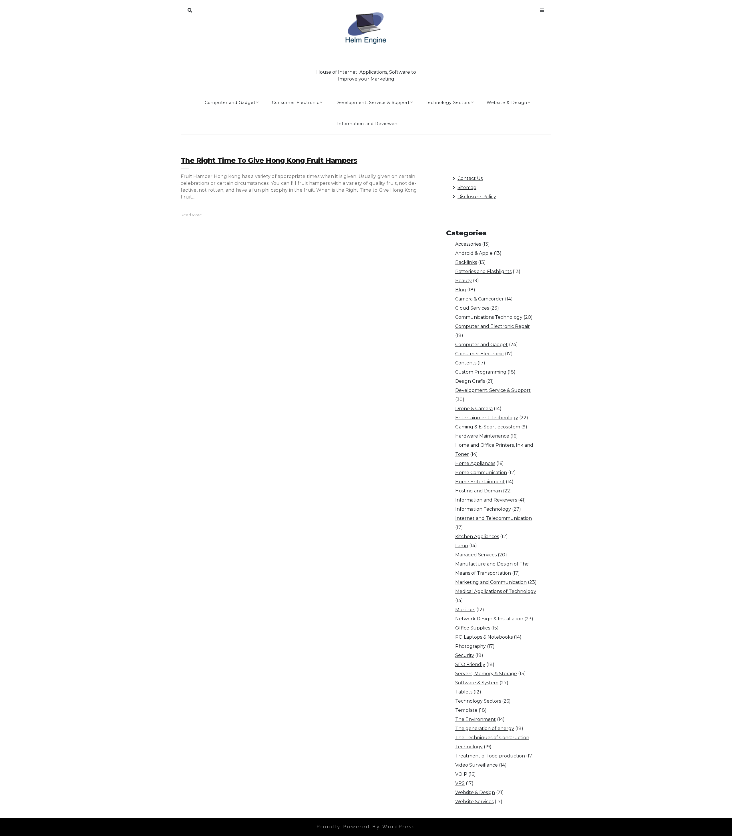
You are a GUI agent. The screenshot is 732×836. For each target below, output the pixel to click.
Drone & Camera (474, 408)
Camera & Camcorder (479, 299)
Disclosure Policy (477, 196)
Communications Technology (488, 317)
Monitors (465, 609)
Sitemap (467, 187)
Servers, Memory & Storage (486, 673)
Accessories (468, 244)
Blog (460, 289)
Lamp (461, 545)
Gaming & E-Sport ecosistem (487, 427)
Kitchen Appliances (477, 536)
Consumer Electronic (295, 103)
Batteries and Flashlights (483, 271)
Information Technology (483, 509)
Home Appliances (475, 463)
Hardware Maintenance (482, 436)
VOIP (461, 774)
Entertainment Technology (486, 417)
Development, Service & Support (372, 103)
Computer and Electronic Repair (492, 326)
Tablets (463, 692)
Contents (465, 363)
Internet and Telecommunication (493, 518)
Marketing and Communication (491, 582)
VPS (460, 783)
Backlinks (466, 262)
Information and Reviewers (368, 124)
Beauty (463, 280)
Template (466, 710)
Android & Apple (474, 253)
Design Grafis (470, 381)
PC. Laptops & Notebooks (484, 637)
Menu (542, 9)
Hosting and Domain (478, 491)
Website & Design (507, 103)
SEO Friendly (470, 664)
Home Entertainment (480, 481)
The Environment (475, 719)
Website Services (474, 801)
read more (191, 214)
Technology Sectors (448, 103)
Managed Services (476, 555)
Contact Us (470, 178)
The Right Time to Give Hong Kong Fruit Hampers (269, 160)
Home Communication (481, 472)
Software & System (476, 682)
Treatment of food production (490, 756)
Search (190, 9)
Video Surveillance (476, 765)
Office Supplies (472, 628)
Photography (470, 646)
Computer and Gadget (230, 103)
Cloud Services (472, 308)
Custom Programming (480, 372)
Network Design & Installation (489, 619)
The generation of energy (484, 728)
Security (464, 655)
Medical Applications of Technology (495, 591)
